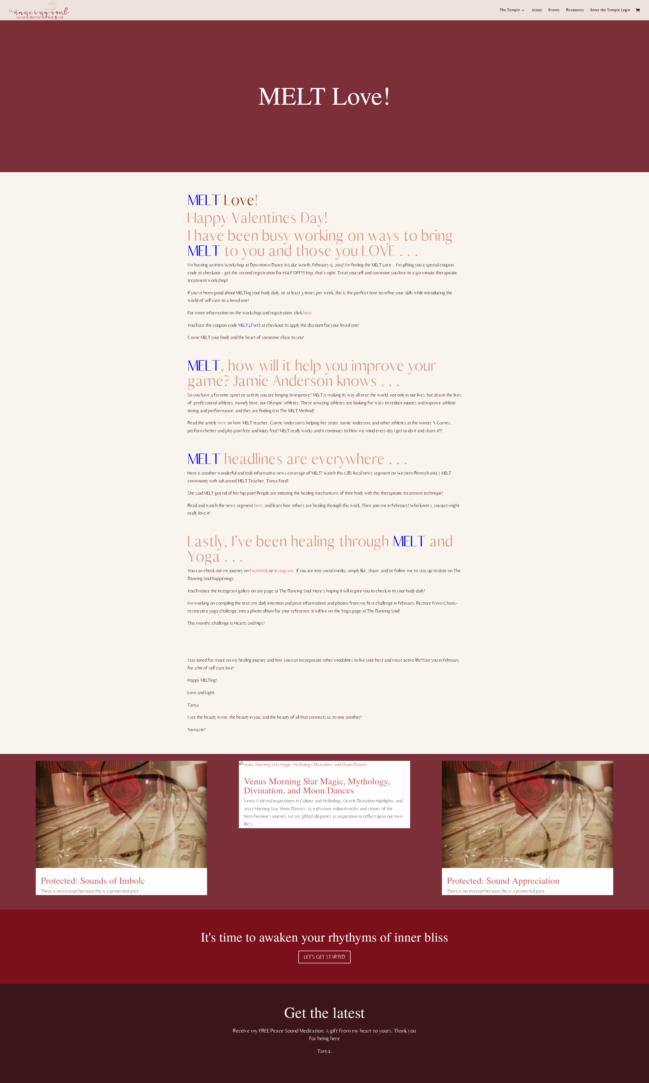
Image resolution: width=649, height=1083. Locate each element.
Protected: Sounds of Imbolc (93, 880)
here (307, 313)
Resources (575, 10)
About (537, 10)
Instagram (283, 570)
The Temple (510, 10)
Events (554, 10)
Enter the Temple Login (610, 10)
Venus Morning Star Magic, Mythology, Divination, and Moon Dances (317, 785)
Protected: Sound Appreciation (503, 880)
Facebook (259, 570)
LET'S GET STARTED (324, 957)
